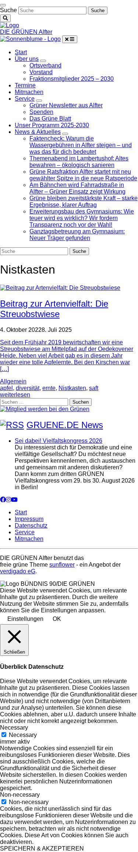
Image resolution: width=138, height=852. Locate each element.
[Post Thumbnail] (60, 288)
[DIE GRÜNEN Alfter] (9, 25)
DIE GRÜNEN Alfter (26, 32)
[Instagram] (8, 500)
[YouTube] (14, 500)
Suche (8, 10)
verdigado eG (17, 571)
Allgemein (13, 381)
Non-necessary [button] (20, 795)
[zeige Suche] (5, 18)
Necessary (23, 735)
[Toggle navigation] (3, 5)
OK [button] (57, 619)
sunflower (62, 564)
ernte (49, 388)
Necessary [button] (14, 727)
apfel (6, 388)
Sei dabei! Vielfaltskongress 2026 (58, 441)
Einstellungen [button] (25, 619)
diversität (27, 388)
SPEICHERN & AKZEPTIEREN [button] (42, 848)
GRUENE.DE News (64, 425)
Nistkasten (72, 388)
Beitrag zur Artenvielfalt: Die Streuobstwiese (54, 309)
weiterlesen (15, 395)
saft (93, 388)
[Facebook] (3, 500)
